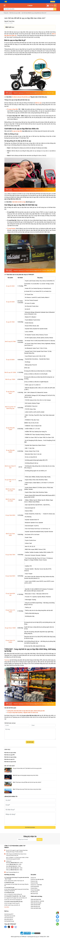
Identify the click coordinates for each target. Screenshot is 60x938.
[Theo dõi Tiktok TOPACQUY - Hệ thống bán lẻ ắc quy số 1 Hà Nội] (9, 927)
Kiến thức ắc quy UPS (9, 754)
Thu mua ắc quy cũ (8, 917)
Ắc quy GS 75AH (10, 322)
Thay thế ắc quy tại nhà (9, 915)
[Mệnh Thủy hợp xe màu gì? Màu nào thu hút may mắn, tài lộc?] (8, 784)
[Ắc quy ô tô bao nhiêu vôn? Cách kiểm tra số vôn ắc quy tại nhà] (8, 770)
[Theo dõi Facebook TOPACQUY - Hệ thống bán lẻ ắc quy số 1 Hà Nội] (5, 927)
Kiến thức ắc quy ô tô (9, 759)
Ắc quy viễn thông (35, 886)
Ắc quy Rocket (11, 228)
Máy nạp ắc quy (34, 893)
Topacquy (7, 660)
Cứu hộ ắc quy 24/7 (8, 914)
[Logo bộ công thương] (25, 933)
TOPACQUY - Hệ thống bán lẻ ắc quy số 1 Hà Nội (32, 936)
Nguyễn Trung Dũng (9, 21)
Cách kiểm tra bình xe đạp (18, 202)
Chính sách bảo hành (35, 904)
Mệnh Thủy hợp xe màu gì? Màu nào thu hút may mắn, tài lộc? (27, 782)
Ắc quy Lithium (34, 888)
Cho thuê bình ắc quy (9, 921)
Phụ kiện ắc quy (34, 891)
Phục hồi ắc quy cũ (8, 919)
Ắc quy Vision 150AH (10, 628)
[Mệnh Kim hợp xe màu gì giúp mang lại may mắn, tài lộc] (8, 777)
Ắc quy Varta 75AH (10, 554)
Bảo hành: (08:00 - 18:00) (14, 867)
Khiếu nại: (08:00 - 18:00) (14, 869)
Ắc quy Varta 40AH (10, 515)
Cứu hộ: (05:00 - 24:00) (13, 864)
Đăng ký (39, 839)
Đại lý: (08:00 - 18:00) (13, 866)
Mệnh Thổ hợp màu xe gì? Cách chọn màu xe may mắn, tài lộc (27, 789)
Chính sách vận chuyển (36, 903)
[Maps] (57, 913)
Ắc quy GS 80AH (10, 359)
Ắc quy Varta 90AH (10, 576)
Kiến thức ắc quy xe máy (10, 761)
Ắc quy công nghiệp (35, 890)
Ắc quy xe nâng (34, 883)
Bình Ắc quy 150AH (10, 379)
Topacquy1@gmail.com (14, 872)
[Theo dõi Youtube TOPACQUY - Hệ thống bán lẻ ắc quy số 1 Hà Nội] (12, 927)
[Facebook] (57, 916)
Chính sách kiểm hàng (36, 908)
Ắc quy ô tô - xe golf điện (36, 884)
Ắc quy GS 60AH (10, 302)
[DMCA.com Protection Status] (35, 933)
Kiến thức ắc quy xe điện (10, 752)
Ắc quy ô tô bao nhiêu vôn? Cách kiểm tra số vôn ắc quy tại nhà (27, 768)
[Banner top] (30, 1)
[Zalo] (57, 920)
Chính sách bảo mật (35, 906)
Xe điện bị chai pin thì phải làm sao (21, 97)
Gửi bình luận (30, 742)
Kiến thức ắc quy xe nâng (10, 757)
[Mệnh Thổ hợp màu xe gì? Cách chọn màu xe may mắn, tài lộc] (8, 791)
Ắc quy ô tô (33, 877)
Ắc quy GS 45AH (10, 286)
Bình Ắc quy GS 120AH (10, 372)
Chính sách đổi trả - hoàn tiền (37, 901)
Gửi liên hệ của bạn (30, 827)
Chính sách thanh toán (36, 899)
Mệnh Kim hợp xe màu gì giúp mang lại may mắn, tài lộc (25, 775)
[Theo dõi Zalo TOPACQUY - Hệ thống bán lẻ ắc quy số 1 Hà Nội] (15, 927)
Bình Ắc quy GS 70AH (10, 341)
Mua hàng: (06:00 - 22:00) (14, 862)
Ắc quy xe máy (34, 881)
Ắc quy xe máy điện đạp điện (37, 879)
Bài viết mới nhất (9, 766)
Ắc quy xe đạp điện (12, 109)
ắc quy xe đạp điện (17, 131)
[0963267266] (57, 924)
